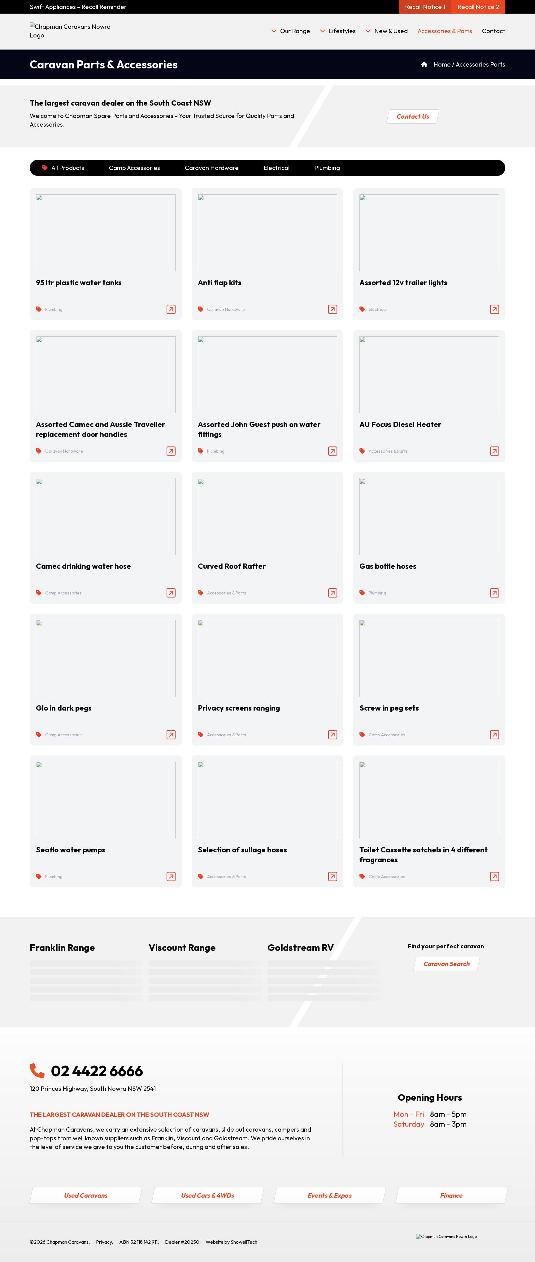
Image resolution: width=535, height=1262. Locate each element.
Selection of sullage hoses (242, 849)
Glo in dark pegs (64, 707)
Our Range (295, 31)
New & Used (391, 31)
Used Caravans (85, 1195)
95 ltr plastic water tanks (79, 282)
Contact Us (413, 116)
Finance (452, 1195)
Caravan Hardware (212, 168)
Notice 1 (425, 7)
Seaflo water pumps (70, 849)
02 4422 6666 (97, 1070)
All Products (67, 168)
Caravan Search (446, 964)
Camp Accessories (134, 168)
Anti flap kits (219, 282)
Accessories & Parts (445, 31)
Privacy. (104, 1242)
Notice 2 (478, 7)
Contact (493, 31)
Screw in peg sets (389, 707)
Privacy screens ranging (239, 707)
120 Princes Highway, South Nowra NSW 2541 (93, 1088)
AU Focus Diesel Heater (400, 424)
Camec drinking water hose (83, 566)
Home (442, 64)
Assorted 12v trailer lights (403, 282)
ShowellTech (244, 1242)
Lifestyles (342, 31)
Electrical (276, 168)
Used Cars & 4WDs (208, 1195)
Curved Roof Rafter (232, 566)
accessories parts (480, 64)
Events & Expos (329, 1195)
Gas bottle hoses (387, 566)
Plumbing (327, 168)
